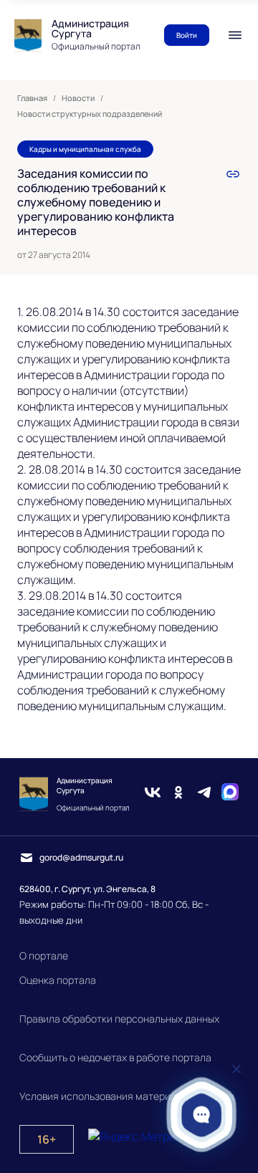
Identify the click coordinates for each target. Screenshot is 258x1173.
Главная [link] (32, 98)
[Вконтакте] (152, 794)
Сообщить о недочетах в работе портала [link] (115, 1057)
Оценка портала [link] (57, 980)
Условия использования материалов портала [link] (126, 1096)
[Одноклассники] (178, 794)
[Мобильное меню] (235, 35)
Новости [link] (78, 98)
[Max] (230, 794)
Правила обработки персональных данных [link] (119, 1018)
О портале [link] (43, 955)
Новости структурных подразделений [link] (89, 114)
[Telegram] (204, 794)
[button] (202, 1115)
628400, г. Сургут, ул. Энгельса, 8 (87, 889)
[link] (233, 174)
